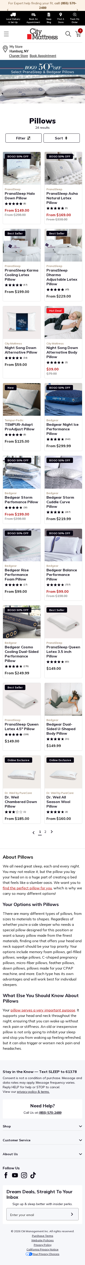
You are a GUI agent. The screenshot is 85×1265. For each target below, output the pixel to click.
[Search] (68, 34)
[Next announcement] (77, 10)
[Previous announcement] (8, 10)
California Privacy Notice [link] (42, 1249)
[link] (13, 18)
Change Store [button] (18, 56)
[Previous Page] (33, 832)
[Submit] (71, 1214)
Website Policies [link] (42, 1240)
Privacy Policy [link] (42, 1245)
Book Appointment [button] (43, 56)
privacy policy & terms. (33, 1092)
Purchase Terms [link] (42, 1235)
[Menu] (6, 34)
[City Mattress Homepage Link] (43, 34)
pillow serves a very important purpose (42, 1010)
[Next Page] (51, 832)
